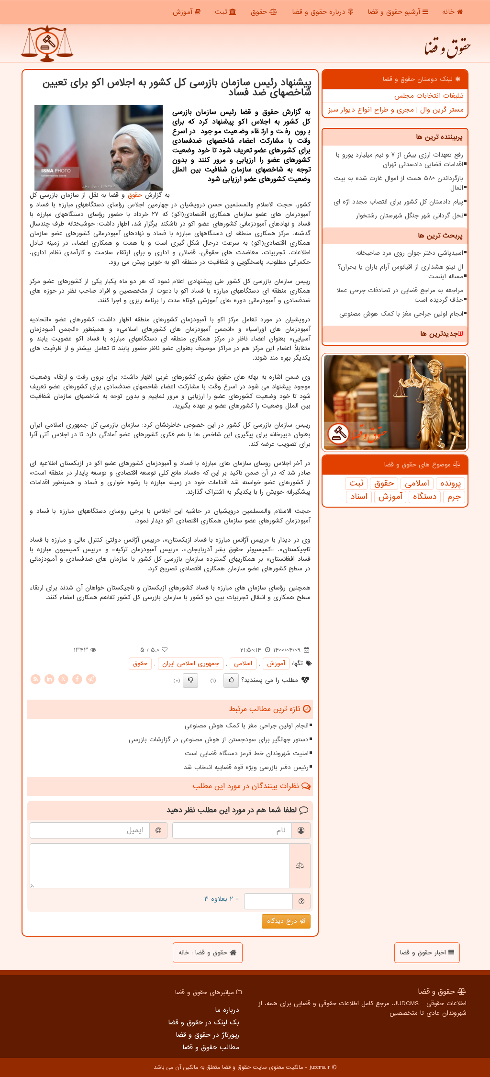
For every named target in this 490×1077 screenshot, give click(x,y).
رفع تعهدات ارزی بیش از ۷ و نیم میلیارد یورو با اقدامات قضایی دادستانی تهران (399, 159)
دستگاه (424, 497)
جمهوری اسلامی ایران (190, 663)
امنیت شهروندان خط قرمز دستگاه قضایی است (247, 753)
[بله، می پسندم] (231, 680)
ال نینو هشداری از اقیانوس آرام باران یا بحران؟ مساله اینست (400, 271)
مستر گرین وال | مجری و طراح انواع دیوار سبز (396, 109)
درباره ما (227, 1010)
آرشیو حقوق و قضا (395, 12)
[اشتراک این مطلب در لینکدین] (49, 678)
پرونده (450, 483)
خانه (449, 12)
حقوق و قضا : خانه (204, 952)
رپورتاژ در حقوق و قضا (207, 1035)
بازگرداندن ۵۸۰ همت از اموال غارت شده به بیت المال (398, 183)
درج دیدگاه (283, 921)
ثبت (222, 12)
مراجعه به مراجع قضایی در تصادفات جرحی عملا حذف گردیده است (399, 295)
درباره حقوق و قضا (320, 12)
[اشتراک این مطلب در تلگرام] (91, 678)
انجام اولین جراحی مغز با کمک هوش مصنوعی (401, 313)
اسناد (359, 497)
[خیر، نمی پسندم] (190, 680)
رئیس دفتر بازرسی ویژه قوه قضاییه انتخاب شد (246, 767)
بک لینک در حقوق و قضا (203, 1022)
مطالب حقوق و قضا (210, 1047)
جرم (454, 497)
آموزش (184, 12)
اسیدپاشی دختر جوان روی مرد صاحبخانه (409, 253)
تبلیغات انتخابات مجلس (429, 96)
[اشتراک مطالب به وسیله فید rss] (35, 678)
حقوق (260, 12)
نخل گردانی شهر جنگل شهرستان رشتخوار (409, 215)
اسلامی (417, 483)
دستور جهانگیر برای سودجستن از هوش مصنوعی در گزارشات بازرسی (219, 739)
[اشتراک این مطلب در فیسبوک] (77, 678)
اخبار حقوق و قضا (424, 952)
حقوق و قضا (447, 52)
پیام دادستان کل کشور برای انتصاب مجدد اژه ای (398, 201)
